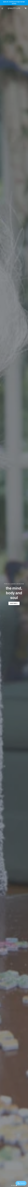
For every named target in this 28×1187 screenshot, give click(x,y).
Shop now (13, 603)
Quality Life (14, 8)
